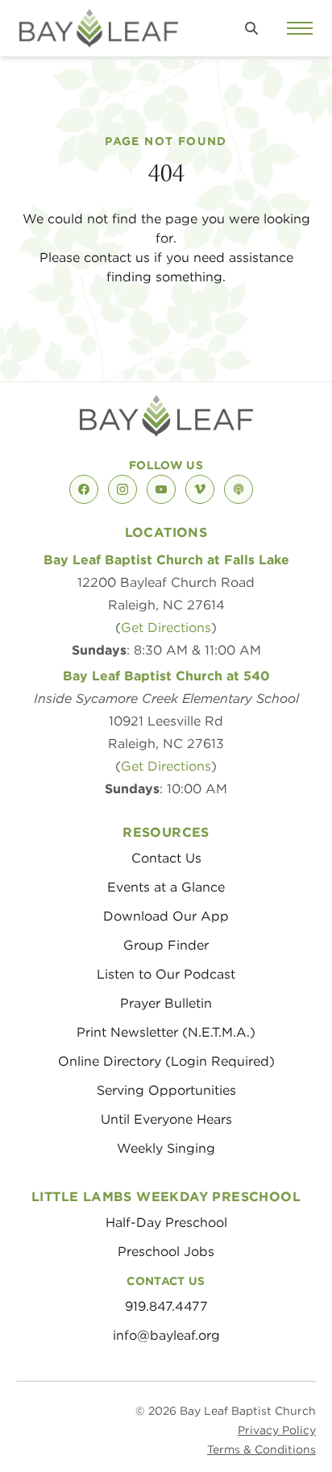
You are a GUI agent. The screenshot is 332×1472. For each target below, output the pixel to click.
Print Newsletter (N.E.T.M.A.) (166, 1032)
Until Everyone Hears (166, 1119)
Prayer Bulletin (166, 1003)
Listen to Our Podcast (166, 974)
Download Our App (166, 916)
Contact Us (166, 858)
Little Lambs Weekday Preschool (166, 1196)
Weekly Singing (166, 1148)
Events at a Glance (166, 887)
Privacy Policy (277, 1430)
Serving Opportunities (166, 1090)
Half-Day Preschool (166, 1222)
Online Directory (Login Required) (166, 1061)
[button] (251, 28)
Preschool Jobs (166, 1251)
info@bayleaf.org (166, 1335)
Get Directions (166, 627)
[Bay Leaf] (98, 28)
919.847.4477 (166, 1306)
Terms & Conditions (261, 1449)
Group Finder (166, 945)
